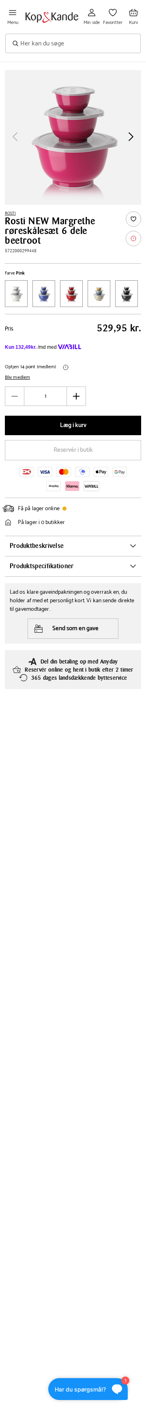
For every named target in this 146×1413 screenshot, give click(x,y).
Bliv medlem (17, 377)
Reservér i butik (73, 450)
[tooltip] (133, 238)
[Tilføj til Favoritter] (133, 219)
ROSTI (10, 213)
